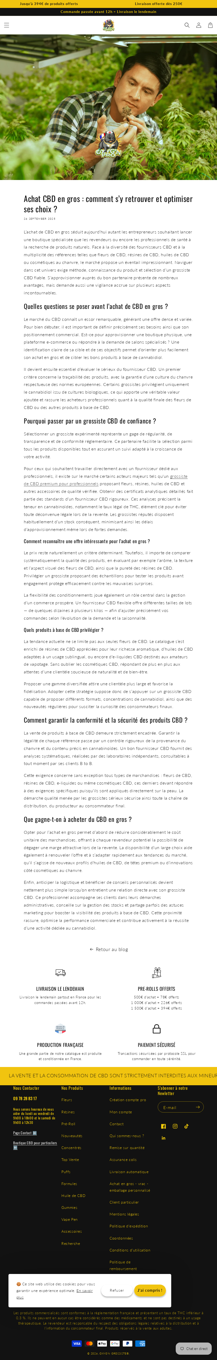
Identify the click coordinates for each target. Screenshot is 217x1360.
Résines (68, 1112)
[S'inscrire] (198, 1107)
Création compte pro (128, 1099)
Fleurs (66, 1099)
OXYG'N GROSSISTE (113, 1353)
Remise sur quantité (127, 1147)
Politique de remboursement (123, 1265)
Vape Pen (69, 1219)
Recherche (70, 1243)
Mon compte (121, 1112)
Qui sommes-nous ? (127, 1135)
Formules (69, 1183)
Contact (117, 1124)
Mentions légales (124, 1214)
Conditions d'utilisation (130, 1250)
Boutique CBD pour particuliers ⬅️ (35, 1145)
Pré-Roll (68, 1124)
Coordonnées (121, 1238)
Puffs (66, 1171)
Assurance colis (123, 1159)
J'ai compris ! (150, 1290)
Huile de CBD (73, 1195)
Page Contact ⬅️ (25, 1132)
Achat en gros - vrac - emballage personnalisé (130, 1186)
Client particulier (124, 1202)
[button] (6, 25)
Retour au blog (112, 949)
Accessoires (71, 1231)
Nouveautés (72, 1135)
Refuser (117, 1290)
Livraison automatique (129, 1171)
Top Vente (70, 1159)
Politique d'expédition (129, 1226)
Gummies (69, 1207)
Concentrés (71, 1147)
